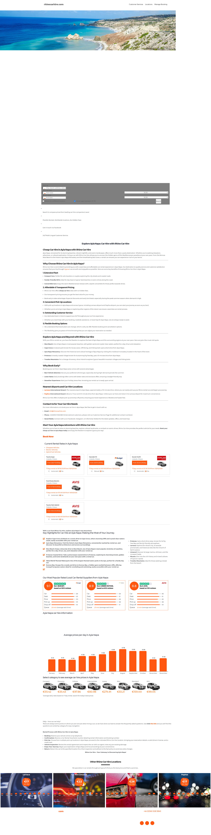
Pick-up (45, 185)
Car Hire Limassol (79, 775)
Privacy (45, 822)
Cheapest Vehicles (52, 447)
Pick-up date (47, 190)
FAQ (44, 817)
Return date (47, 195)
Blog (44, 819)
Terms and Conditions (50, 826)
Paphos (47, 394)
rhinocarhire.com (54, 4)
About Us (46, 815)
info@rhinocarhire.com (154, 816)
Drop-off (47, 605)
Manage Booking (160, 4)
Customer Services (136, 4)
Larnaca (47, 390)
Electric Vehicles (52, 450)
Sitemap (46, 824)
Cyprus (66, 269)
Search (158, 201)
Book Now (48, 436)
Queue (46, 607)
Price (46, 599)
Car (45, 594)
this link (153, 724)
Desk (46, 596)
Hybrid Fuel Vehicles (53, 452)
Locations (148, 4)
